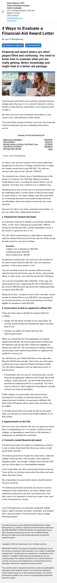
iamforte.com (12, 21)
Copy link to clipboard (14, 45)
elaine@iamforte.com (15, 18)
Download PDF (34, 45)
